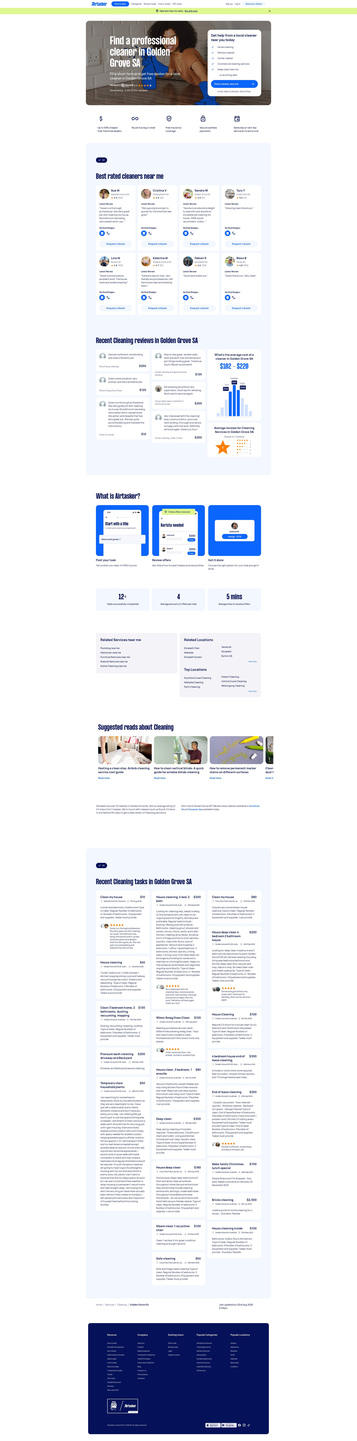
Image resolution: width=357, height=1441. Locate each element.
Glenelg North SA (161, 194)
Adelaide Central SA (120, 194)
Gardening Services (204, 1359)
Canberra (234, 1366)
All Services (201, 1370)
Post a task (120, 4)
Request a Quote (115, 243)
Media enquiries (144, 1351)
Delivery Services (203, 1351)
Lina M (115, 258)
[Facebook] (239, 1425)
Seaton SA (116, 262)
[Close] (269, 11)
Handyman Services (204, 1343)
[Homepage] (99, 4)
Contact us (142, 1370)
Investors (141, 1378)
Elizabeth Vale (195, 809)
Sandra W (201, 190)
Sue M (115, 190)
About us (141, 1343)
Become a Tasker (254, 4)
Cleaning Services (204, 1347)
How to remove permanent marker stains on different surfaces (233, 770)
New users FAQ (113, 1390)
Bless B (241, 258)
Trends (109, 1374)
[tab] (101, 160)
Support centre (174, 1355)
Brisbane (234, 1351)
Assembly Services (204, 1366)
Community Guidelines (146, 1355)
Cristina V (160, 190)
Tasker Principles (144, 1359)
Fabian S (200, 258)
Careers (141, 1347)
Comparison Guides (114, 1370)
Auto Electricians (203, 1363)
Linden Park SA (243, 194)
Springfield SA (201, 262)
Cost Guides (112, 1363)
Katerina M (160, 258)
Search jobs (111, 1359)
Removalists (201, 1355)
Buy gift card (191, 11)
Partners (110, 1386)
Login (170, 1351)
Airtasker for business (115, 1347)
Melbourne (235, 1347)
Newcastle (235, 1363)
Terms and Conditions (146, 1363)
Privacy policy (143, 1374)
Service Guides (113, 1366)
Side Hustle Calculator (116, 1355)
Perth (233, 1355)
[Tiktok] (248, 1425)
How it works (112, 1343)
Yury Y (241, 190)
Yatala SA (241, 262)
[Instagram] (244, 1425)
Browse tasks (173, 1347)
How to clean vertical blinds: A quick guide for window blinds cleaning (179, 770)
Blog (139, 1366)
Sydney (233, 1343)
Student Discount (114, 1382)
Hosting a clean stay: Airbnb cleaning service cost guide (124, 770)
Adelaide (234, 1359)
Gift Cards (111, 1378)
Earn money (111, 1351)
